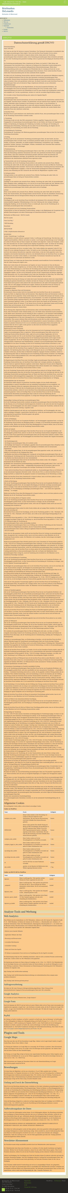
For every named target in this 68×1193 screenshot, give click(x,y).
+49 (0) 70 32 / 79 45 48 (13, 2)
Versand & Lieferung (30, 1187)
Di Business (57, 1180)
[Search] (65, 2)
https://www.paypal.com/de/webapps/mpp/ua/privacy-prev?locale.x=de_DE (23, 1028)
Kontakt (6, 29)
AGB (25, 1185)
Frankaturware (7, 24)
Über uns (6, 22)
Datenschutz (27, 1183)
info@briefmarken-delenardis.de (11, 4)
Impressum (6, 25)
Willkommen (7, 20)
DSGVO (6, 31)
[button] (3, 18)
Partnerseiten (10, 27)
